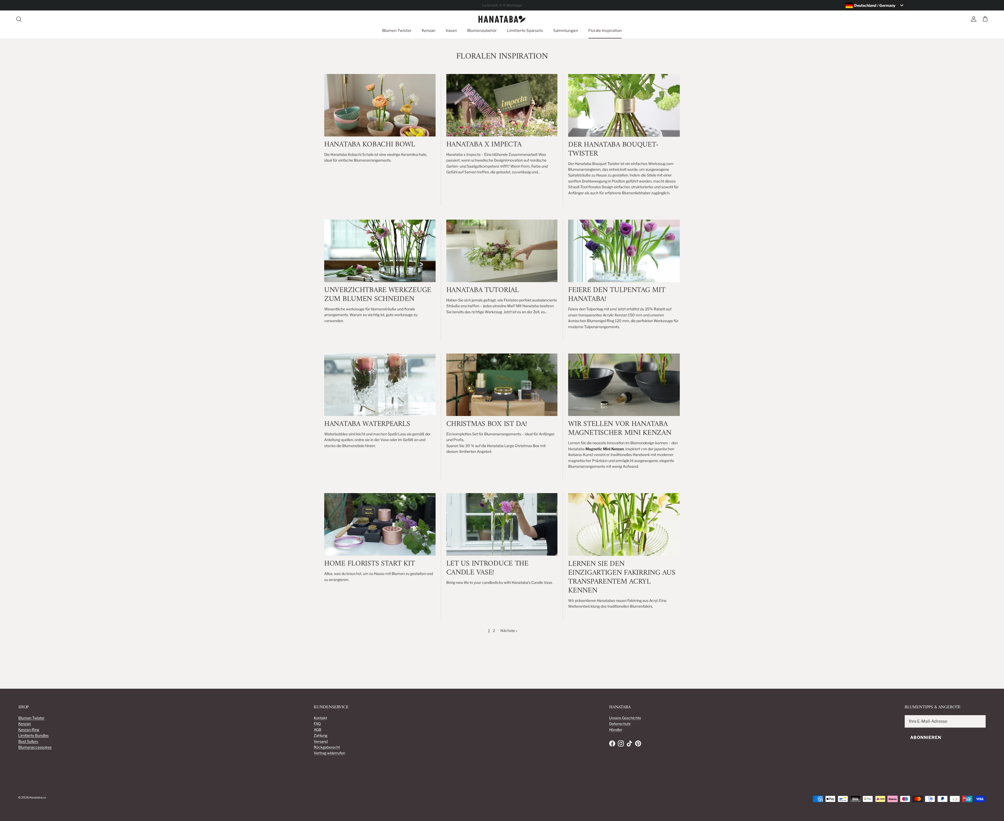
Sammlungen (565, 30)
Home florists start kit (369, 563)
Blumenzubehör (482, 30)
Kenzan (428, 30)
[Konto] (972, 19)
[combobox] (875, 5)
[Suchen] (19, 19)
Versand (321, 741)
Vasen (451, 30)
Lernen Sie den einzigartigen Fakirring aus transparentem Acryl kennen (621, 577)
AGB (317, 729)
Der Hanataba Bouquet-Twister (613, 149)
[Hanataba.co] (502, 19)
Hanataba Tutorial (482, 290)
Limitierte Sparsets (525, 30)
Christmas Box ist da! (486, 424)
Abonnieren (925, 737)
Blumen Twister (397, 30)
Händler (615, 729)
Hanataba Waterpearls (367, 424)
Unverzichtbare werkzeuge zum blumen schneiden (377, 295)
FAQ (317, 723)
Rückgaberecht (327, 747)
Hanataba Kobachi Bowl (369, 144)
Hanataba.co (37, 797)
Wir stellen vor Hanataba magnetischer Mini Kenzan (619, 429)
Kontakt (320, 718)
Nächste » (508, 630)
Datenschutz (620, 723)
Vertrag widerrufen (329, 753)
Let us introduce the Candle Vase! (487, 568)
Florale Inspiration (605, 30)
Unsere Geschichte (625, 718)
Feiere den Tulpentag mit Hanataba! (616, 295)
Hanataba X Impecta (484, 144)
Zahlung (320, 735)
